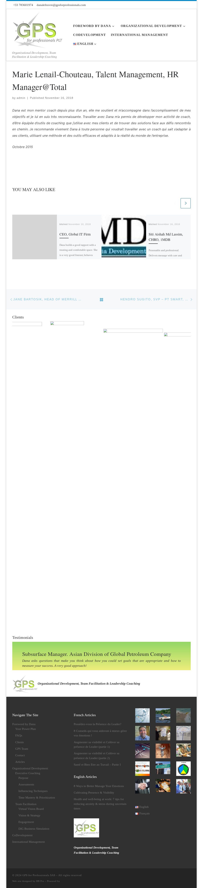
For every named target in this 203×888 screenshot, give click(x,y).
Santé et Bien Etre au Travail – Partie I (97, 764)
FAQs (18, 735)
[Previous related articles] (175, 203)
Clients (19, 742)
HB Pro (40, 881)
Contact (20, 755)
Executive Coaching (27, 773)
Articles (20, 761)
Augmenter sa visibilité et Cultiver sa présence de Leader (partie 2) (96, 756)
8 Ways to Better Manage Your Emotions (99, 786)
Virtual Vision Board (31, 808)
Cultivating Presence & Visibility (94, 792)
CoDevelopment (22, 835)
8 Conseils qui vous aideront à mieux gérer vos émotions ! (100, 733)
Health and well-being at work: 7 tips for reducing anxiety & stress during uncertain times (100, 803)
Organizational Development (30, 768)
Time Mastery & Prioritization (36, 797)
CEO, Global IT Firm (75, 234)
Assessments (26, 784)
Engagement (26, 822)
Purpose (23, 777)
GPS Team (21, 748)
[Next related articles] (186, 203)
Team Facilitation (25, 804)
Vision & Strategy (29, 815)
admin (21, 97)
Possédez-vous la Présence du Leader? (97, 724)
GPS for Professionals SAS (38, 875)
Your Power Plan (25, 728)
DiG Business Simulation (33, 828)
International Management (28, 841)
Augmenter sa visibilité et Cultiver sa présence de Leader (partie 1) (96, 744)
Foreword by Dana (23, 724)
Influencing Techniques (33, 791)
